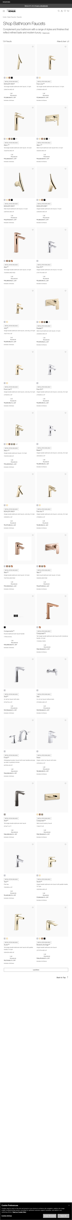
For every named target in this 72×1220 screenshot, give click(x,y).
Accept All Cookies (49, 1216)
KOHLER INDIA (6, 2)
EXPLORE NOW (44, 6)
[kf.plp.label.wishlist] (32, 46)
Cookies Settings (7, 1216)
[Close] (69, 1205)
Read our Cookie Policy (19, 1212)
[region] (36, 1211)
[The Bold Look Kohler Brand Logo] (11, 10)
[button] (4, 11)
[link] (68, 11)
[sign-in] (61, 10)
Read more (45, 33)
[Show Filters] (68, 41)
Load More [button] (36, 970)
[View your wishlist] (65, 11)
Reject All (63, 1216)
